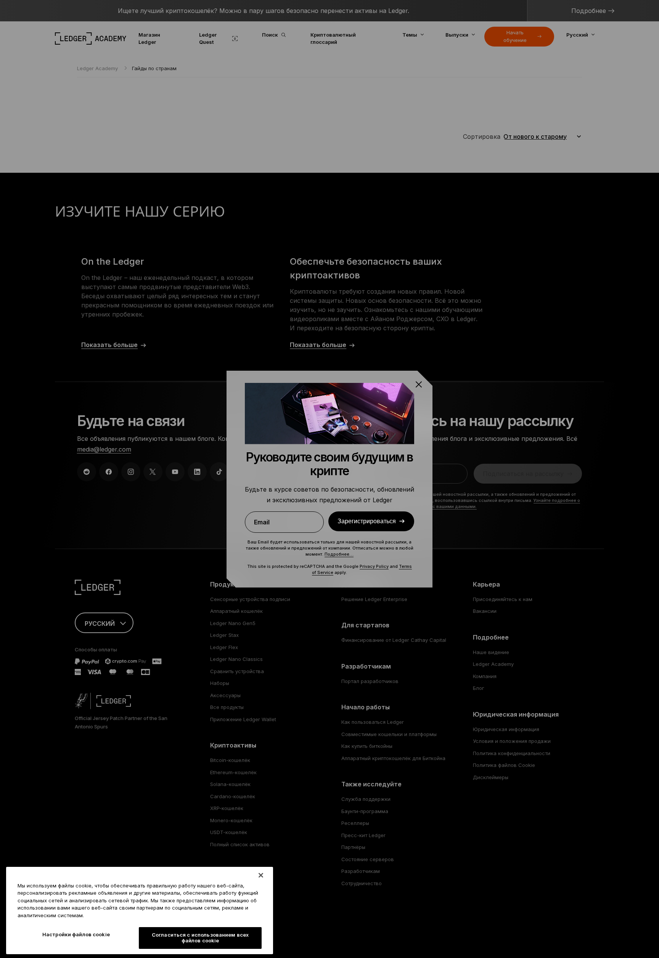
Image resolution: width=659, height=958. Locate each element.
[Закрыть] (260, 875)
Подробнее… (339, 554)
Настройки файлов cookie (76, 934)
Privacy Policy (374, 566)
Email (262, 522)
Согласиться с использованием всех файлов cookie (200, 938)
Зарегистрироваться (367, 521)
